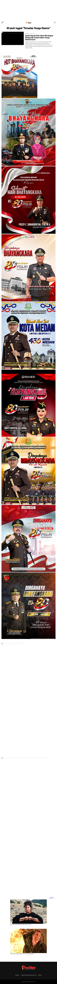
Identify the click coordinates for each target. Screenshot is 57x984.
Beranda (17, 975)
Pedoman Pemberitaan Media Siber (28, 975)
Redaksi (40, 975)
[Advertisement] (28, 10)
